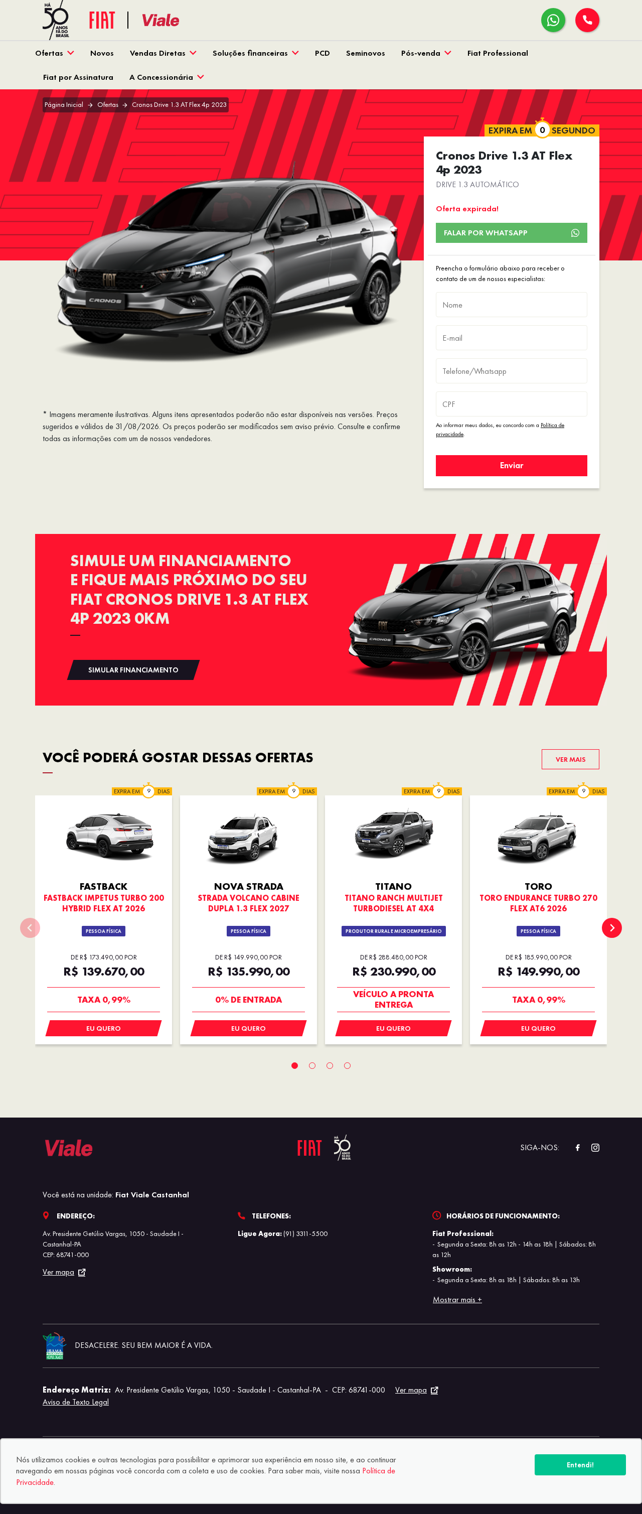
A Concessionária (161, 77)
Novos (102, 53)
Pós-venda (420, 53)
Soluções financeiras (250, 53)
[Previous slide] (30, 928)
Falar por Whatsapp (486, 232)
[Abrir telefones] (587, 20)
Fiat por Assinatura (78, 77)
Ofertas (49, 53)
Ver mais (571, 759)
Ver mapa (58, 1272)
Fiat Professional (497, 53)
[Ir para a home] (173, 20)
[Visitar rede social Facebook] (572, 1148)
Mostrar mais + (457, 1299)
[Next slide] (612, 928)
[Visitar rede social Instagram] (590, 1148)
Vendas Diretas (158, 53)
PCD (322, 53)
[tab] (294, 1065)
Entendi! (580, 1464)
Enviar (511, 465)
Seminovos (365, 53)
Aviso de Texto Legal (76, 1402)
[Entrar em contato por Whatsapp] (553, 20)
